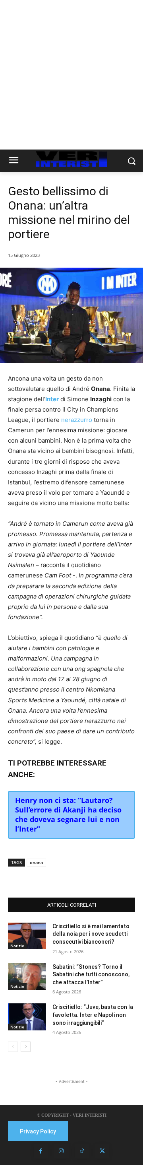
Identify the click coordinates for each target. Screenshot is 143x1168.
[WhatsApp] (77, 878)
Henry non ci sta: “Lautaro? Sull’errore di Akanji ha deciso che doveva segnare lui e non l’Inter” (68, 814)
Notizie (17, 945)
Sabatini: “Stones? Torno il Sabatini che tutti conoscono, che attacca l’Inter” (90, 974)
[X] (59, 878)
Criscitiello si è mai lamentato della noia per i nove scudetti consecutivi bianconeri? (90, 934)
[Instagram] (61, 1151)
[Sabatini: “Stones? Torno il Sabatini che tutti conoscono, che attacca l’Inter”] (27, 976)
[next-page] (26, 1047)
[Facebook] (41, 878)
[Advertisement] (71, 74)
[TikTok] (82, 1151)
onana (36, 862)
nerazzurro (76, 420)
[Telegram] (96, 878)
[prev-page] (13, 1047)
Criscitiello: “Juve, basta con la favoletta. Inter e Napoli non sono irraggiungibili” (92, 1015)
